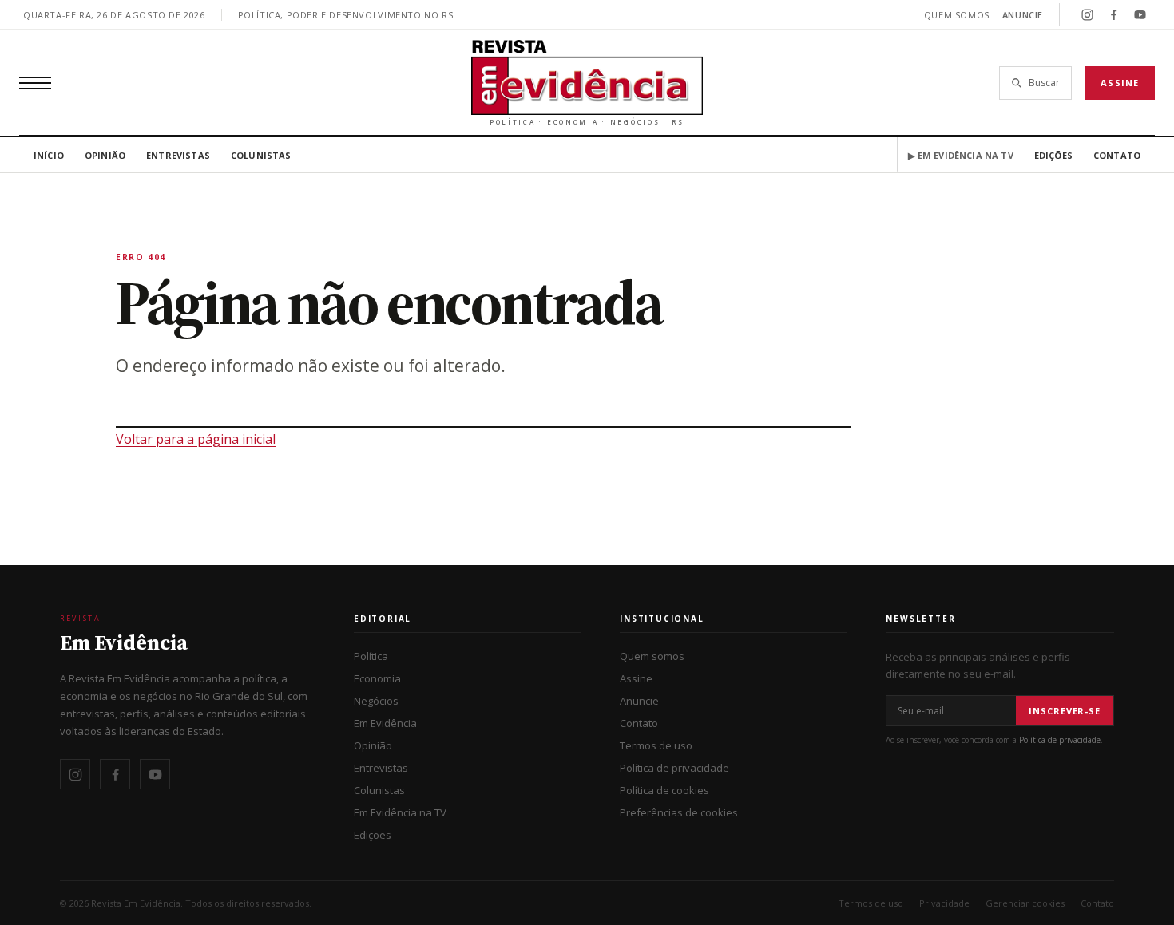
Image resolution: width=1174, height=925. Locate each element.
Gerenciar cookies (1025, 903)
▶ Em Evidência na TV (960, 155)
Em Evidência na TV (400, 812)
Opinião (105, 155)
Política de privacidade (674, 768)
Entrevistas (178, 155)
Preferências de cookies (679, 812)
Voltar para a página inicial (196, 439)
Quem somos (957, 15)
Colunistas (261, 155)
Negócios (376, 701)
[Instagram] (1087, 14)
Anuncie (1022, 15)
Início (49, 155)
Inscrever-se (1065, 711)
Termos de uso (656, 745)
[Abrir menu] (35, 83)
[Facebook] (1113, 14)
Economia (377, 678)
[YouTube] (1139, 14)
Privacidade (944, 903)
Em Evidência (385, 723)
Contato (1116, 155)
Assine (1120, 83)
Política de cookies (664, 790)
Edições (1053, 155)
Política (371, 656)
